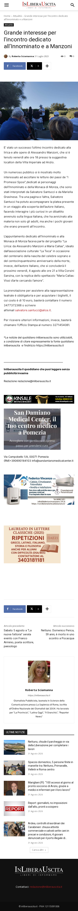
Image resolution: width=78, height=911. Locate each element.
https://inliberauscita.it (39, 695)
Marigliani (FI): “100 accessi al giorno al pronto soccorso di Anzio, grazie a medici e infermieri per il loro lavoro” (50, 786)
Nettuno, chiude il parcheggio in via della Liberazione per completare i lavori (48, 745)
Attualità (17, 16)
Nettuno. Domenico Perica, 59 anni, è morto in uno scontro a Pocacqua (57, 634)
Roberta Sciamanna (23, 56)
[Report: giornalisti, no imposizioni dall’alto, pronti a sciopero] (14, 808)
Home (7, 16)
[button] (6, 5)
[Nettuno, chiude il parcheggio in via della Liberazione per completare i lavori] (14, 747)
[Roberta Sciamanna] (6, 56)
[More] (47, 66)
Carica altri (38, 849)
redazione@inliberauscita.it (46, 887)
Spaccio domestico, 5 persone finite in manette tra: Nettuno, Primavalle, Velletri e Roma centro (50, 766)
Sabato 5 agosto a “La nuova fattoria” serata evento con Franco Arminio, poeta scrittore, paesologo (19, 638)
